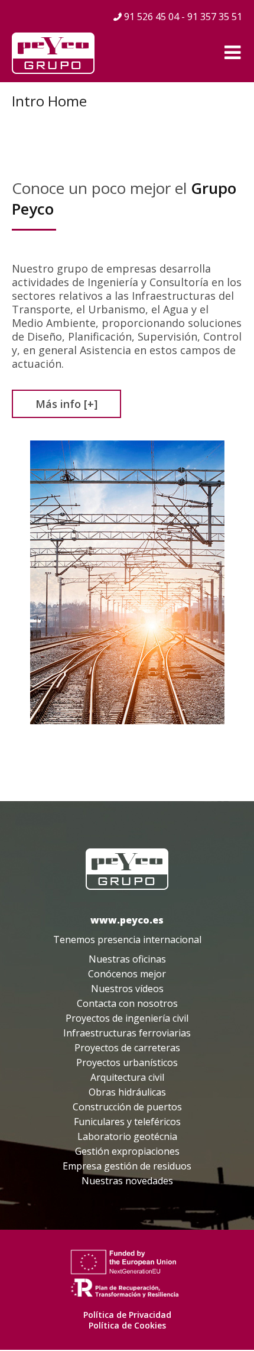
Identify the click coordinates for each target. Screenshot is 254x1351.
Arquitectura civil (127, 1077)
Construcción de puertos (127, 1106)
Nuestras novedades (127, 1180)
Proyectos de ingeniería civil (127, 1018)
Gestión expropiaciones (127, 1151)
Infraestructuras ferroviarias (127, 1032)
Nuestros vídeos (127, 988)
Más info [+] (66, 404)
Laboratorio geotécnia (127, 1136)
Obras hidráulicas (127, 1092)
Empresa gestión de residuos (127, 1165)
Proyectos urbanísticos (127, 1062)
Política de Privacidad (127, 1314)
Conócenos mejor (127, 973)
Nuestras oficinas (127, 959)
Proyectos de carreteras (127, 1047)
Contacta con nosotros (127, 1003)
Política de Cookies (127, 1325)
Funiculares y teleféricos (127, 1121)
